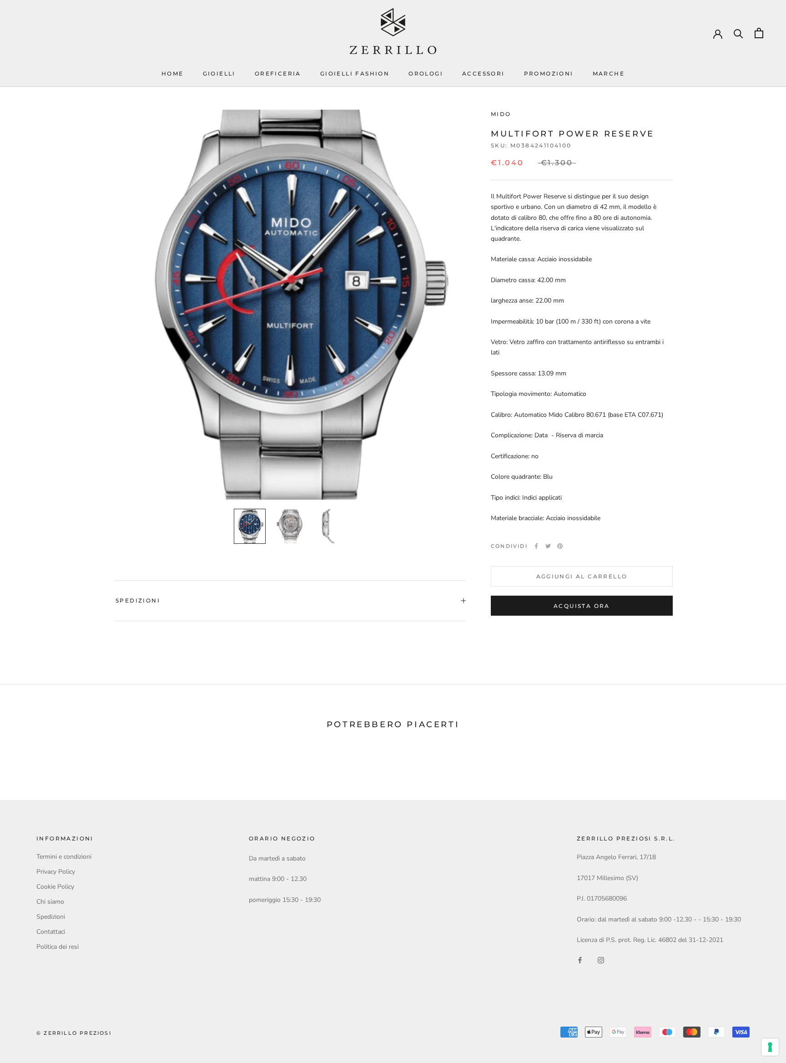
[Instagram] (601, 959)
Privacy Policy (55, 871)
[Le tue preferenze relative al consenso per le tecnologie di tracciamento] (770, 1047)
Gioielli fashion (354, 73)
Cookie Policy (55, 886)
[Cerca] (738, 33)
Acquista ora (582, 605)
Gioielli (219, 73)
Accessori (483, 73)
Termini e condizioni (63, 856)
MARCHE (609, 73)
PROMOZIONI (549, 73)
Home (172, 73)
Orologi (425, 73)
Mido (501, 114)
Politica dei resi (57, 946)
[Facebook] (536, 546)
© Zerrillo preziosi (73, 1033)
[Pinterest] (560, 546)
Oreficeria (278, 73)
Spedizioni (138, 600)
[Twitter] (548, 546)
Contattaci (50, 931)
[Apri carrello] (759, 33)
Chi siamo (50, 901)
